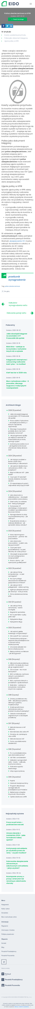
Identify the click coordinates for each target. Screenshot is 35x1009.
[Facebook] (3, 26)
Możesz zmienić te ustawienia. (22, 1006)
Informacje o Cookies (7, 930)
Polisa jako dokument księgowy (16, 38)
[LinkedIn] (11, 26)
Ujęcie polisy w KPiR (11, 41)
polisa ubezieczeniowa (12, 286)
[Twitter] (7, 26)
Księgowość (5, 904)
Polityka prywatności (7, 934)
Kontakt (3, 943)
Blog (2, 947)
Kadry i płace (5, 909)
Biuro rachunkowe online (9, 917)
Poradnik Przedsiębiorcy (8, 951)
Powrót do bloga (17, 19)
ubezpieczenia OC (17, 241)
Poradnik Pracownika (7, 955)
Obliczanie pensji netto (16, 313)
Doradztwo (4, 913)
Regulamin (4, 926)
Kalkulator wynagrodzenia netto (18, 304)
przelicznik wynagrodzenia (16, 278)
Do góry (7, 291)
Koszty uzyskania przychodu (15, 35)
